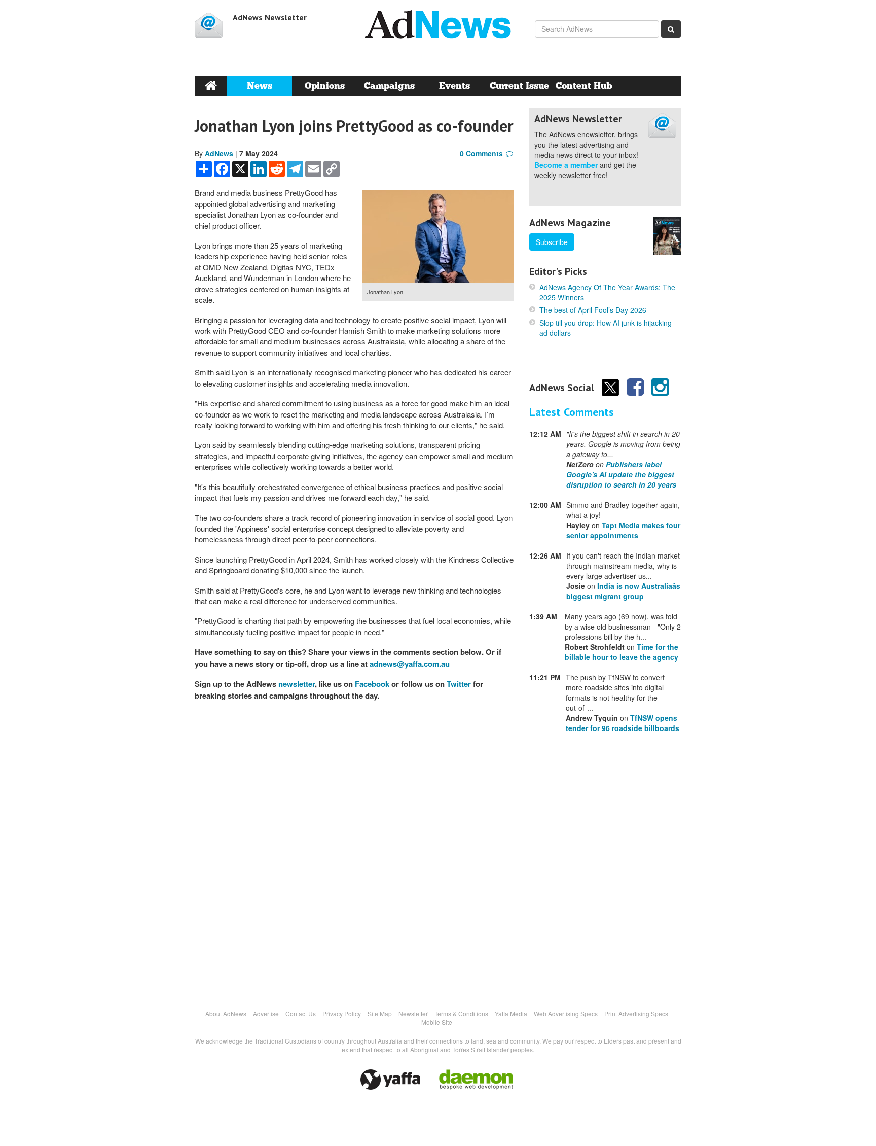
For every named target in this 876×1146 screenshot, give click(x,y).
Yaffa (390, 1079)
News (259, 86)
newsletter (296, 683)
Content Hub (584, 86)
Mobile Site (436, 1022)
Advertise (266, 1013)
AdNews (219, 153)
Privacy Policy (341, 1013)
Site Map (380, 1013)
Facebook (372, 683)
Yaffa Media (511, 1013)
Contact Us (300, 1013)
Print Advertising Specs (636, 1013)
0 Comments (481, 153)
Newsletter (413, 1013)
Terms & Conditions (461, 1013)
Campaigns (389, 86)
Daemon (476, 1079)
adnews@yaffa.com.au (410, 663)
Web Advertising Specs (566, 1013)
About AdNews (225, 1013)
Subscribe (552, 242)
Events (454, 86)
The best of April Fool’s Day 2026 (592, 310)
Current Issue (519, 86)
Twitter (459, 683)
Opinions (325, 86)
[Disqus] (354, 849)
